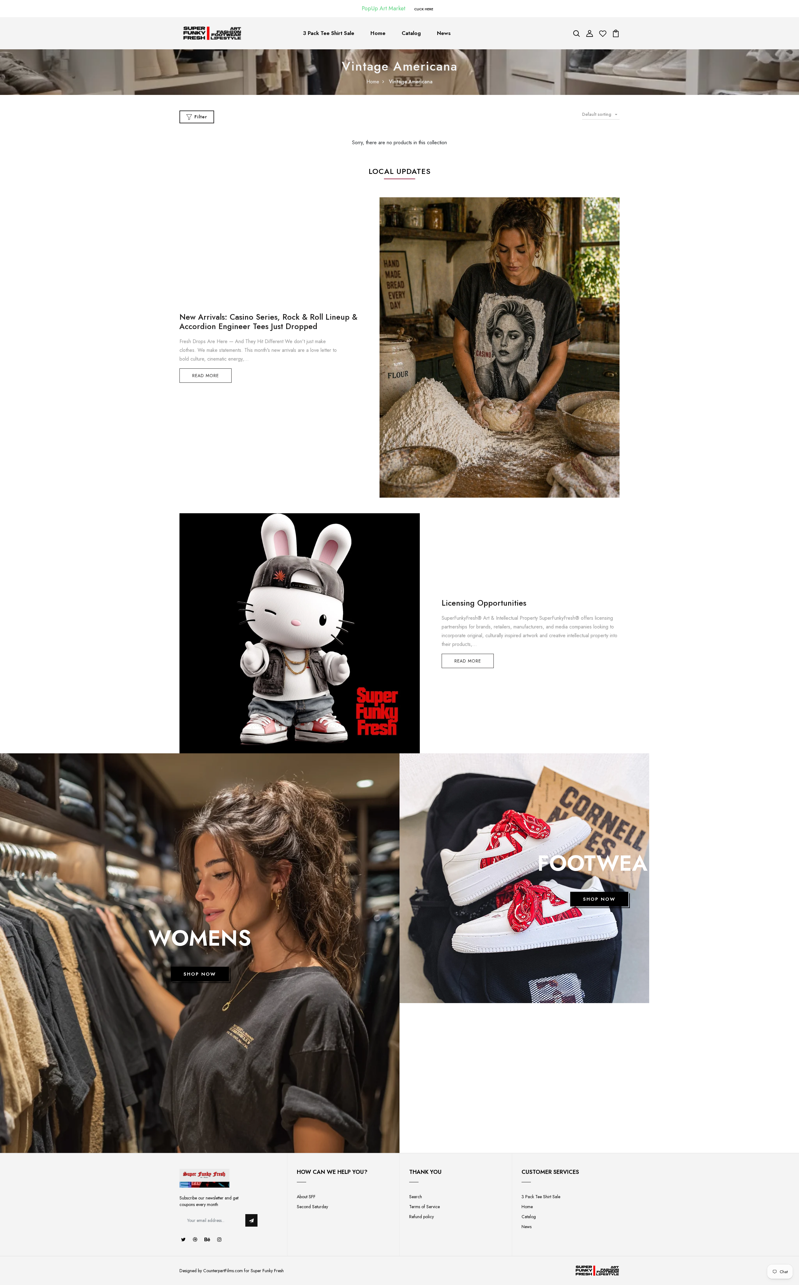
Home (377, 33)
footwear (599, 863)
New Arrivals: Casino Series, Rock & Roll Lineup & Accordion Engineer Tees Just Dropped (268, 321)
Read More (205, 375)
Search (415, 1197)
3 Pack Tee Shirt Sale (328, 33)
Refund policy (421, 1217)
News (444, 33)
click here (423, 9)
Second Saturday (312, 1207)
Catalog (411, 33)
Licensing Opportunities (484, 603)
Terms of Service (424, 1207)
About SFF (306, 1197)
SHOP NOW (200, 974)
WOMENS (200, 938)
